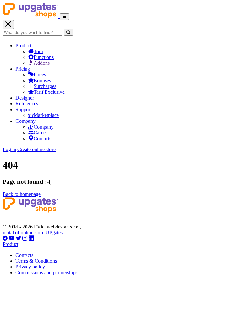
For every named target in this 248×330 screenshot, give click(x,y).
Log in (9, 149)
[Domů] (31, 16)
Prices (40, 74)
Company (26, 121)
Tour (38, 51)
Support (24, 109)
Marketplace (46, 115)
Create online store (36, 149)
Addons (42, 63)
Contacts (42, 138)
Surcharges (45, 86)
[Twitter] (18, 238)
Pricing (23, 69)
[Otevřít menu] (64, 16)
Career (40, 132)
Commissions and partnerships (47, 272)
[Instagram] (24, 238)
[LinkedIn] (31, 238)
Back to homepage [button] (22, 194)
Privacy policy (30, 266)
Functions (44, 57)
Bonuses (42, 80)
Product (23, 45)
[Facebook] (5, 238)
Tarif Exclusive (49, 92)
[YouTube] (12, 238)
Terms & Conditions (36, 261)
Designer (25, 98)
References (27, 103)
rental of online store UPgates (33, 232)
